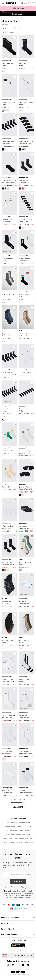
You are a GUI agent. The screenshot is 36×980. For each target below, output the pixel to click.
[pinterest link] (13, 965)
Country (18, 950)
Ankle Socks (10, 827)
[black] (5, 110)
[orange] (5, 570)
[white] (3, 110)
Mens (8, 18)
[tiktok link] (28, 965)
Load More (18, 807)
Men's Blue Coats (26, 839)
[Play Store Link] (18, 945)
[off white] (5, 759)
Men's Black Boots (23, 835)
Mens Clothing (16, 18)
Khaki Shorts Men (10, 839)
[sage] (3, 759)
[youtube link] (23, 965)
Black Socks (9, 835)
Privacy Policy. (25, 897)
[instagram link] (8, 965)
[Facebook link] (18, 965)
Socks (24, 18)
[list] (18, 8)
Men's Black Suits (24, 827)
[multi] (8, 110)
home (3, 18)
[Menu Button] (3, 3)
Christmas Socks (23, 823)
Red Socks (10, 823)
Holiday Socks (27, 843)
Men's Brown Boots (11, 843)
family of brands (19, 891)
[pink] (23, 188)
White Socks (12, 831)
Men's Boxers (24, 831)
